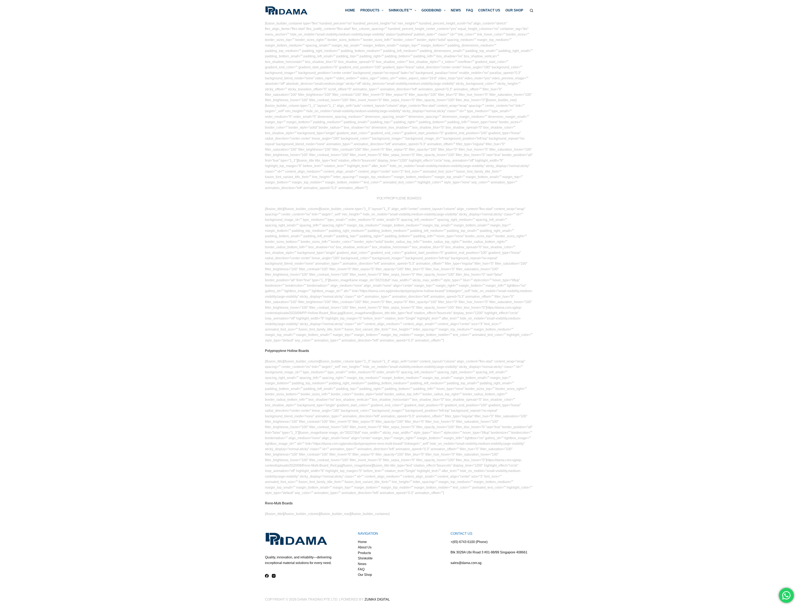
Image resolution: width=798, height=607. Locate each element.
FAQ (469, 10)
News (456, 10)
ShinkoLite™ (400, 10)
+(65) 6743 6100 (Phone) (469, 542)
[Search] (531, 10)
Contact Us (489, 10)
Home (350, 10)
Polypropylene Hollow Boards (287, 351)
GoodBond (431, 10)
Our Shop (514, 10)
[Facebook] (267, 576)
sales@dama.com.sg (466, 563)
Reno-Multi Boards (279, 503)
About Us (365, 547)
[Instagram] (274, 576)
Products (369, 10)
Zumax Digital (377, 599)
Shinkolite (365, 558)
